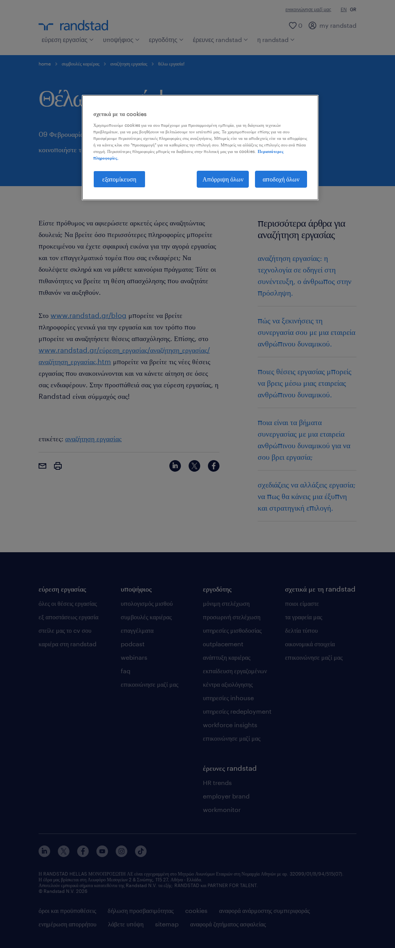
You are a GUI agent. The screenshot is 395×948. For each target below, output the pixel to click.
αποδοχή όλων (281, 179)
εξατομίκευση (119, 179)
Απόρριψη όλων (223, 179)
